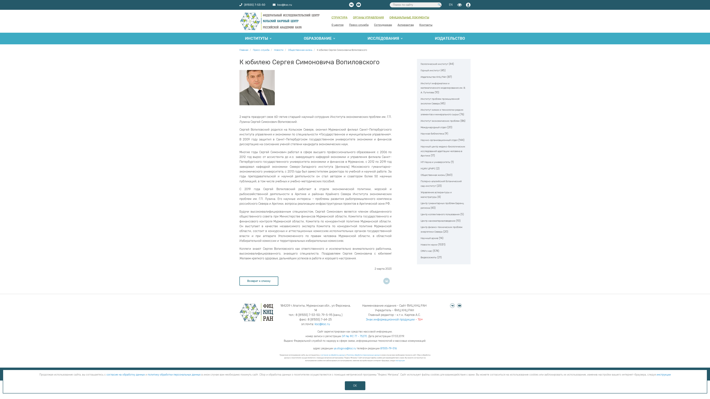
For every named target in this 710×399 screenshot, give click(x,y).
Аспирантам (406, 25)
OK (355, 385)
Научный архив (429, 238)
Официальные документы (409, 17)
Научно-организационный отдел (439, 140)
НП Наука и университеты (435, 162)
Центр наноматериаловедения (438, 220)
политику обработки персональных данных (174, 374)
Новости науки (429, 244)
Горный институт (430, 70)
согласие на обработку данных (333, 355)
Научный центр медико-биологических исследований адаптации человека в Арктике (443, 151)
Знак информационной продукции (390, 319)
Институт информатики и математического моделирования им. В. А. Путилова (443, 88)
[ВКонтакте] (386, 281)
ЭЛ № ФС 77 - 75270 (354, 336)
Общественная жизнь (433, 175)
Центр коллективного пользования (440, 214)
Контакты (425, 25)
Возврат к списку (259, 281)
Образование (318, 38)
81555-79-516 (388, 348)
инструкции (400, 361)
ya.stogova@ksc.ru (345, 348)
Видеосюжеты (429, 257)
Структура (339, 17)
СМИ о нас (426, 251)
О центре (338, 25)
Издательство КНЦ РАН (433, 77)
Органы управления (368, 17)
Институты (256, 38)
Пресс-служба (358, 25)
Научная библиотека (432, 133)
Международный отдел (434, 127)
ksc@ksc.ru (322, 324)
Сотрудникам (383, 25)
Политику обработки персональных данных (363, 355)
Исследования (383, 38)
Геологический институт (434, 64)
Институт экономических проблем (440, 121)
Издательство (450, 38)
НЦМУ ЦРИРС (428, 168)
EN (451, 4)
